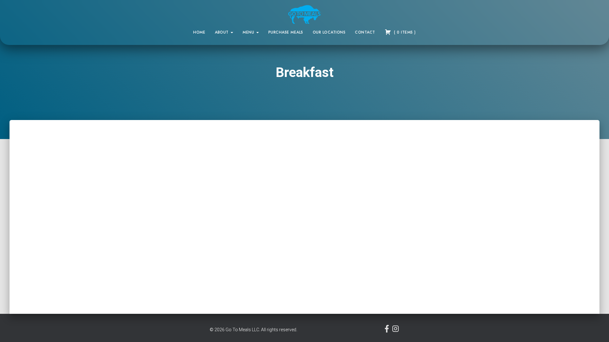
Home (199, 32)
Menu (249, 32)
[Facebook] (387, 330)
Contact (365, 32)
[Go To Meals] (304, 14)
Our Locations (329, 32)
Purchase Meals (285, 32)
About (222, 32)
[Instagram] (395, 330)
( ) (404, 32)
